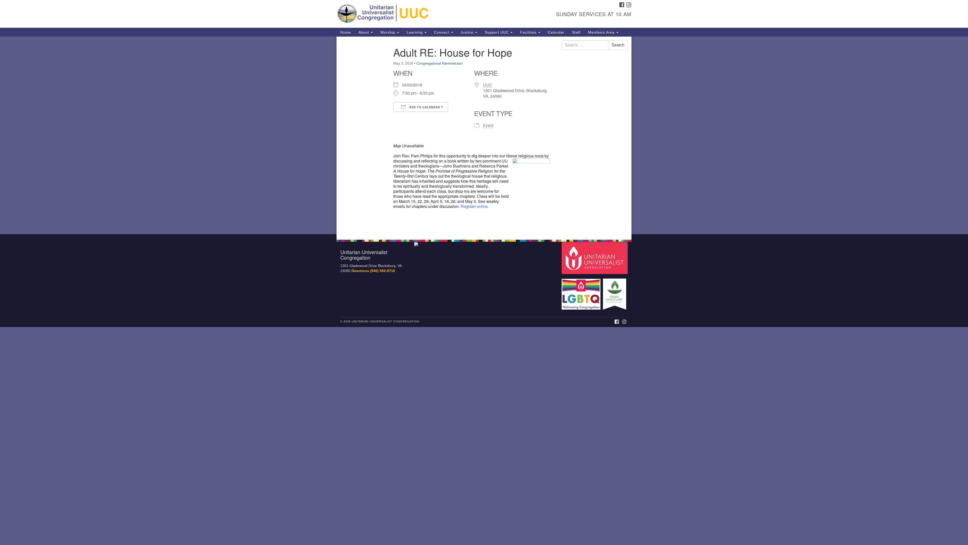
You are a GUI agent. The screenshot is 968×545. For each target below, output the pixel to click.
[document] (484, 135)
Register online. (475, 206)
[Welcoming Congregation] (582, 291)
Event (488, 125)
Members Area (602, 32)
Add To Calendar (424, 107)
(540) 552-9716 (382, 271)
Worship (388, 32)
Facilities (529, 32)
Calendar (556, 32)
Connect (442, 32)
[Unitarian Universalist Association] (595, 258)
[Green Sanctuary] (615, 291)
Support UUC (497, 32)
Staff (576, 32)
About (364, 32)
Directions (360, 271)
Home (345, 32)
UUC (487, 85)
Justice (468, 32)
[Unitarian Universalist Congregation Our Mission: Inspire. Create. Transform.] (423, 14)
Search (618, 45)
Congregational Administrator (439, 63)
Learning (415, 32)
